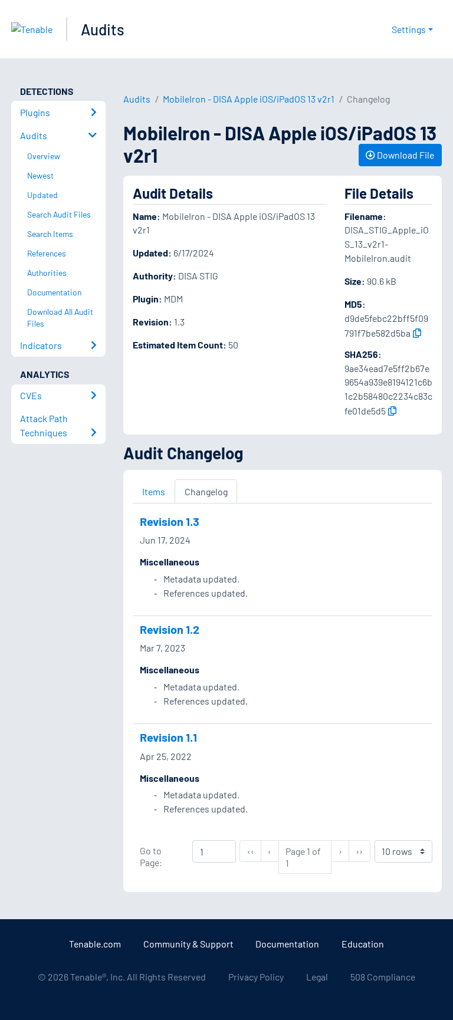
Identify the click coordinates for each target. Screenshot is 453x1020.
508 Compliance (382, 976)
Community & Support (188, 943)
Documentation (287, 943)
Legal (317, 976)
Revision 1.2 (169, 629)
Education (363, 943)
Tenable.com (95, 943)
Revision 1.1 (168, 737)
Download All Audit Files (60, 318)
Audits (102, 29)
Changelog (206, 491)
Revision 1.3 (169, 521)
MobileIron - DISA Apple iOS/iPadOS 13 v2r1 (248, 98)
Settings (409, 29)
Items (153, 491)
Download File (404, 154)
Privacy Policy (256, 976)
